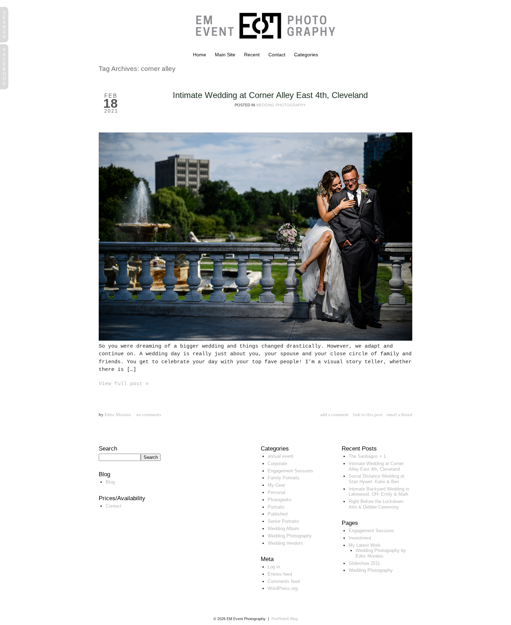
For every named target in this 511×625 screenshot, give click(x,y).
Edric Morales (118, 414)
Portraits (276, 507)
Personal (276, 492)
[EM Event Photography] (262, 50)
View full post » (124, 384)
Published (277, 514)
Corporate (277, 463)
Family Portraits (284, 477)
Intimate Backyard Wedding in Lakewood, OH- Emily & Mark (379, 491)
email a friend (399, 414)
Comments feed (284, 581)
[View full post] (255, 236)
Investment (360, 538)
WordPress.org (283, 588)
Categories (306, 54)
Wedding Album (283, 528)
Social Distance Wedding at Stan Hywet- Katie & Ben (376, 478)
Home (199, 54)
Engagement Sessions (290, 470)
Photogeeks (280, 499)
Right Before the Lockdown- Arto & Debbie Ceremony (376, 504)
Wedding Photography (281, 105)
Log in (274, 566)
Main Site (225, 54)
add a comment (334, 414)
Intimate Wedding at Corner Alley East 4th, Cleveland (270, 95)
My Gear (276, 485)
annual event (280, 456)
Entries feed (280, 574)
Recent (252, 54)
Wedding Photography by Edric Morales (381, 553)
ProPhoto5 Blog (284, 619)
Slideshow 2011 (364, 563)
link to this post (367, 414)
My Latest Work (365, 545)
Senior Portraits (283, 521)
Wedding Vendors (285, 543)
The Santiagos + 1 (367, 456)
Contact (276, 54)
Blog (110, 482)
